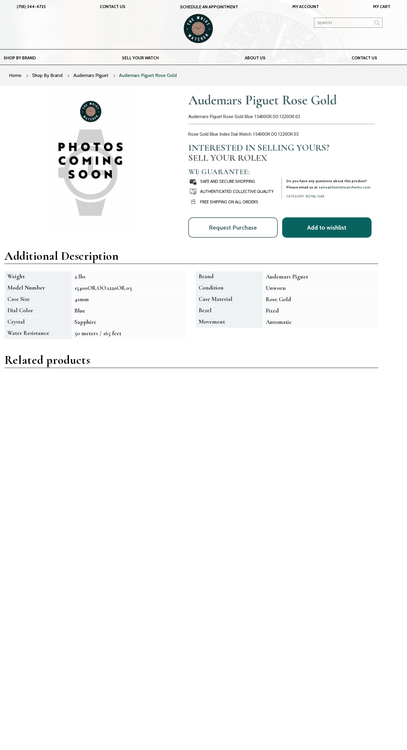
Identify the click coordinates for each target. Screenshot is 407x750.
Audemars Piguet (90, 75)
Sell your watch (140, 58)
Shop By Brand (47, 75)
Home (15, 75)
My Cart (381, 6)
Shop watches (164, 676)
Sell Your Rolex (227, 158)
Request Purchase (233, 227)
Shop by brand (20, 58)
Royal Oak (315, 196)
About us (255, 58)
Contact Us (112, 6)
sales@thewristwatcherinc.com (344, 187)
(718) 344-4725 (31, 6)
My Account (305, 6)
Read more (34, 498)
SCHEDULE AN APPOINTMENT (209, 7)
